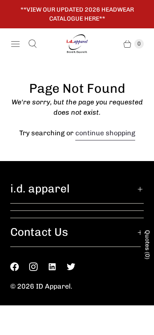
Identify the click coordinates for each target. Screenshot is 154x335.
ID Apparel (53, 286)
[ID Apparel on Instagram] (38, 266)
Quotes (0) (147, 244)
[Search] (32, 44)
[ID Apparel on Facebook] (19, 266)
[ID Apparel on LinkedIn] (57, 266)
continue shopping (105, 133)
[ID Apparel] (77, 44)
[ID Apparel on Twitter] (76, 266)
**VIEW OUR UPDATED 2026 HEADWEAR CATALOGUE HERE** (77, 14)
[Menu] (15, 44)
